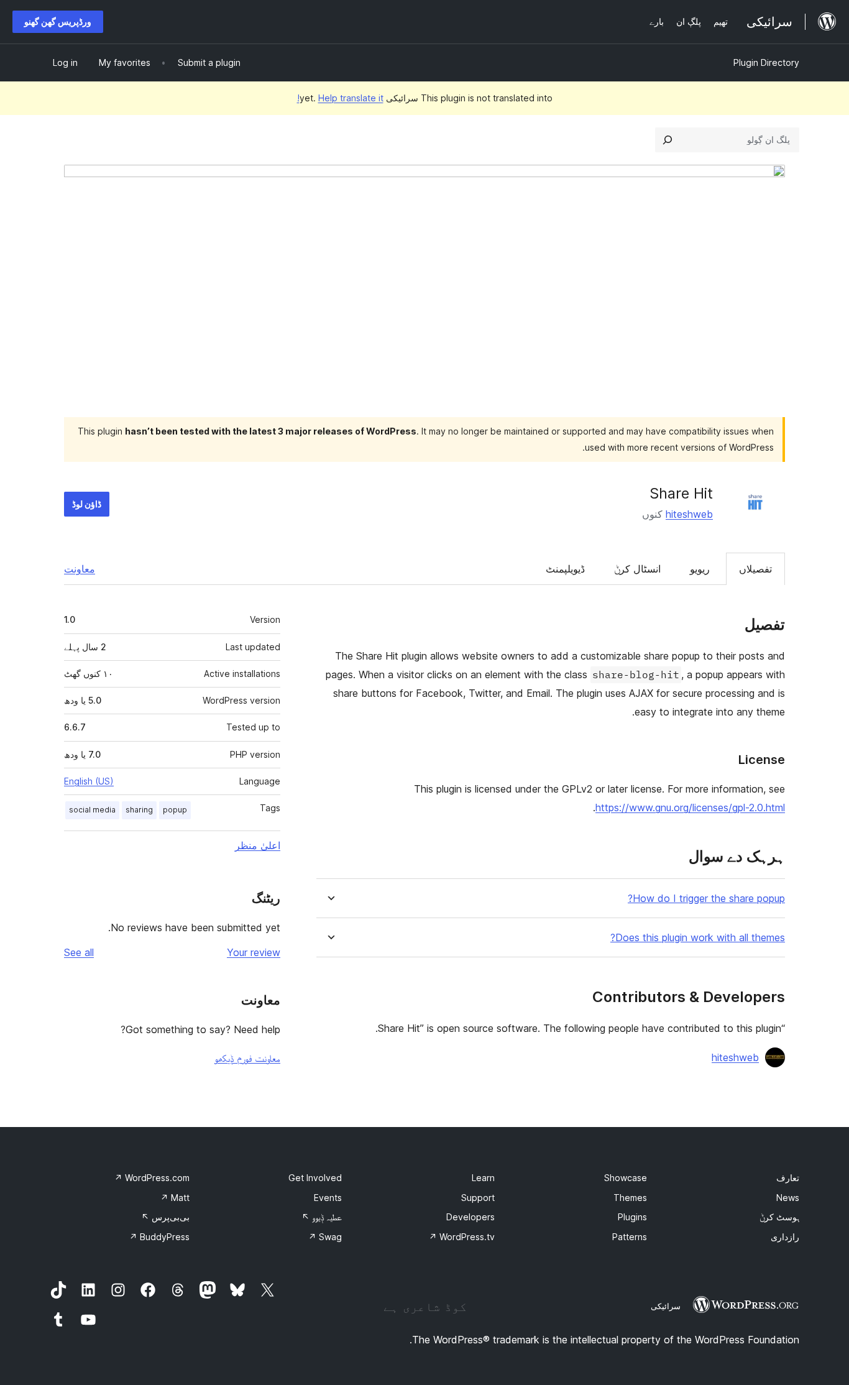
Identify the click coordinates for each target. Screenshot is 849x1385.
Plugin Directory (766, 62)
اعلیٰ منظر (257, 845)
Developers (470, 1217)
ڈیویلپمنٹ (565, 569)
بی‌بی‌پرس (165, 1217)
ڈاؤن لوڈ (86, 504)
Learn (483, 1177)
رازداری (785, 1236)
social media (92, 809)
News (787, 1197)
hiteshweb (689, 514)
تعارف (787, 1177)
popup (175, 809)
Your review (253, 952)
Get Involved (315, 1177)
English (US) (89, 781)
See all (79, 952)
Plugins (632, 1217)
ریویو (700, 569)
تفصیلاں (755, 569)
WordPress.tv (462, 1236)
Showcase (625, 1177)
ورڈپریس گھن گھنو (57, 21)
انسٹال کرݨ (637, 569)
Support (478, 1197)
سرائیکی (666, 1306)
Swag (325, 1236)
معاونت (79, 569)
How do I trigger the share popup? (706, 898)
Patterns (629, 1236)
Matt (175, 1197)
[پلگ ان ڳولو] (667, 139)
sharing (139, 809)
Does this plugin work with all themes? (697, 938)
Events (328, 1197)
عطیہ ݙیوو (321, 1217)
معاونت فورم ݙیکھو (247, 1058)
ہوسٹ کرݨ (779, 1217)
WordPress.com (152, 1177)
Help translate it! (340, 98)
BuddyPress (159, 1236)
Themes (630, 1197)
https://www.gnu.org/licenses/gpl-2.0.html (690, 807)
